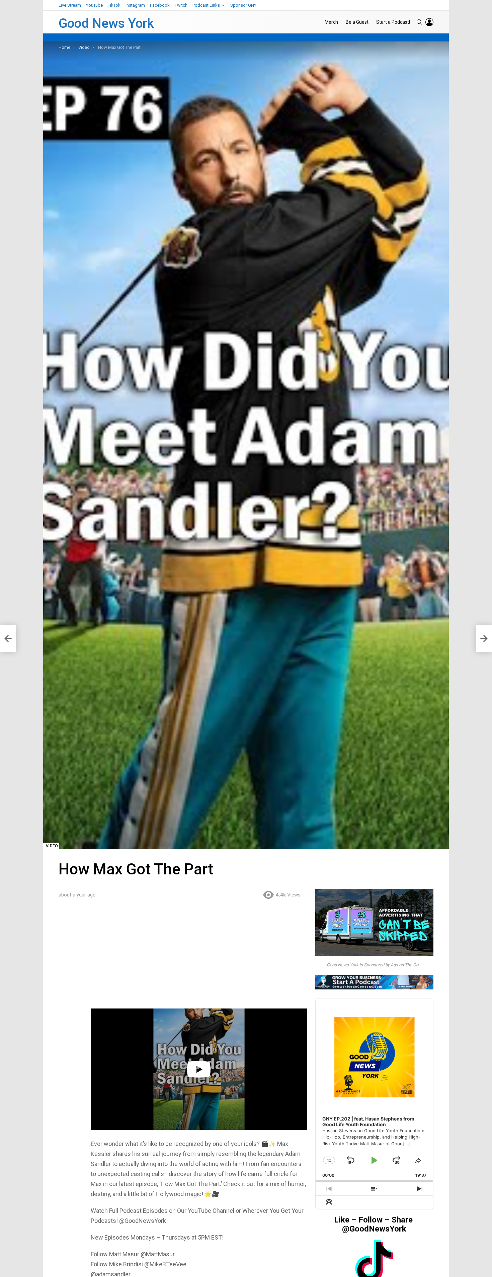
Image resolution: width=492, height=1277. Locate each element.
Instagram (135, 5)
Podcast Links (206, 5)
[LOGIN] (429, 22)
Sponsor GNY (243, 5)
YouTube (94, 5)
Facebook (160, 5)
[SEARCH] (419, 22)
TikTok (114, 5)
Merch (331, 22)
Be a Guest (357, 22)
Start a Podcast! (393, 22)
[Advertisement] (199, 959)
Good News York (106, 23)
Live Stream (70, 5)
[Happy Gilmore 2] (8, 638)
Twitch (181, 5)
